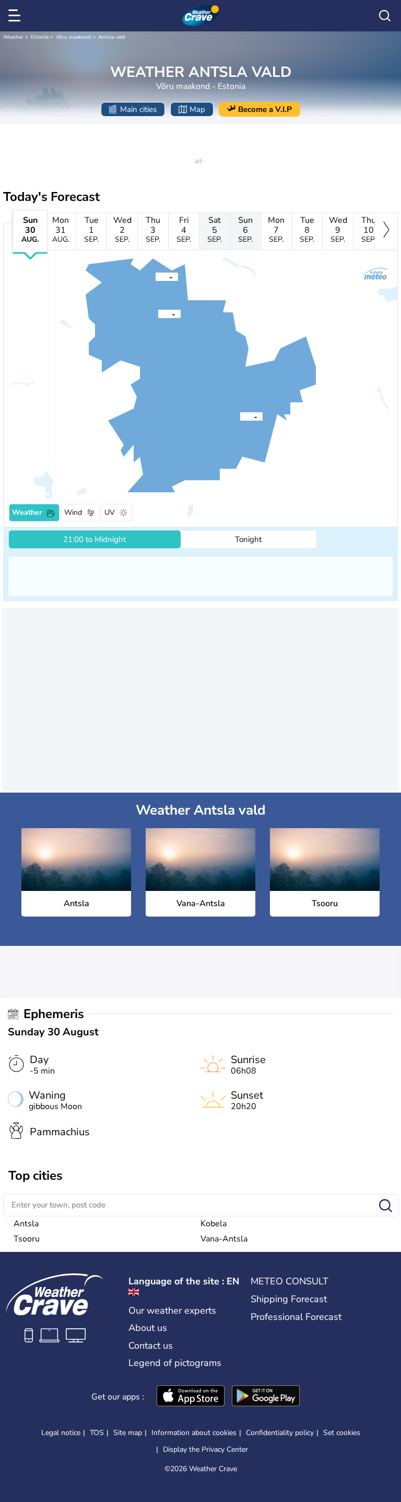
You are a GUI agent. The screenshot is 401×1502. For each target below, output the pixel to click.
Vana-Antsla (223, 1239)
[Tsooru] (240, 416)
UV (109, 512)
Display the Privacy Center (205, 1449)
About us (147, 1328)
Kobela (213, 1223)
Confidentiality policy (280, 1433)
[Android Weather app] (266, 1396)
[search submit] (385, 1206)
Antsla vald (111, 37)
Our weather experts (172, 1310)
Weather (13, 37)
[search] (384, 15)
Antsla (26, 1223)
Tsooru (27, 1239)
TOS (97, 1433)
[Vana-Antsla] (155, 276)
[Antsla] (158, 313)
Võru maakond (73, 37)
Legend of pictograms (174, 1363)
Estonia (40, 37)
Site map (127, 1433)
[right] (386, 231)
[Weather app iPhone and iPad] (191, 1396)
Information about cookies (194, 1433)
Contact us (150, 1345)
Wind (73, 512)
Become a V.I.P (265, 109)
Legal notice (60, 1433)
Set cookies (341, 1433)
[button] (158, 313)
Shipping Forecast (289, 1299)
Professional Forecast (296, 1317)
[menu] (16, 15)
